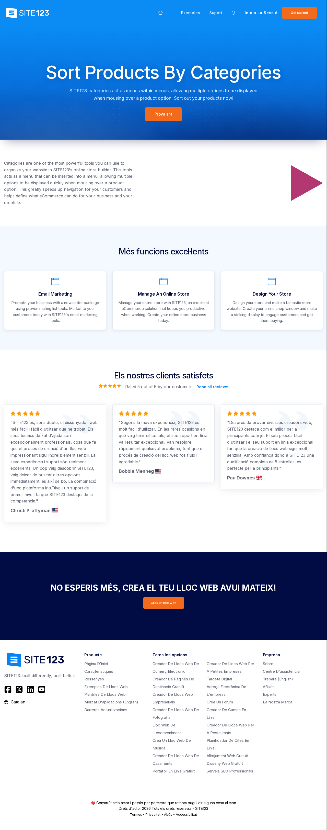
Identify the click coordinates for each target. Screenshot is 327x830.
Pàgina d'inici (96, 663)
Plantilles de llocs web (105, 694)
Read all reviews (212, 386)
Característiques (98, 671)
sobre (268, 663)
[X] (19, 689)
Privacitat (153, 814)
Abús (168, 814)
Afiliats (269, 686)
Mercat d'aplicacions (111, 702)
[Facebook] (8, 689)
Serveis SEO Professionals (230, 771)
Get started (299, 13)
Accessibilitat (186, 814)
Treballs (278, 679)
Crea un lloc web (164, 603)
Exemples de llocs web (106, 686)
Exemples (190, 12)
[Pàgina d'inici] (160, 12)
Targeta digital (219, 679)
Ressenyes (94, 679)
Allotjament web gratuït (227, 755)
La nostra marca (277, 702)
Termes (136, 814)
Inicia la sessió (261, 12)
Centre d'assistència (281, 671)
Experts (269, 694)
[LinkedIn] (30, 689)
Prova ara (163, 114)
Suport (216, 12)
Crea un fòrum (220, 702)
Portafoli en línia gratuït (174, 771)
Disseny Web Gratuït (225, 763)
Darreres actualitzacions (105, 709)
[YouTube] (42, 689)
